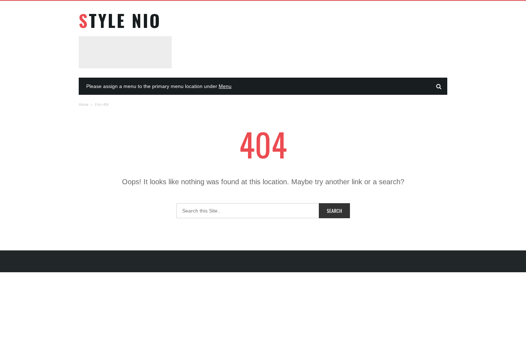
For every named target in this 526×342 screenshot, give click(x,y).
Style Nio (120, 20)
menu (225, 86)
